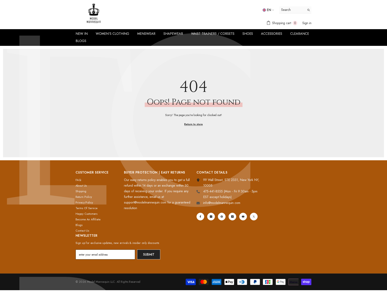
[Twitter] (254, 216)
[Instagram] (211, 216)
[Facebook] (200, 216)
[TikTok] (232, 216)
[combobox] (292, 9)
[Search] (295, 9)
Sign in (306, 23)
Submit (148, 254)
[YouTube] (243, 216)
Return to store (193, 124)
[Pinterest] (222, 216)
